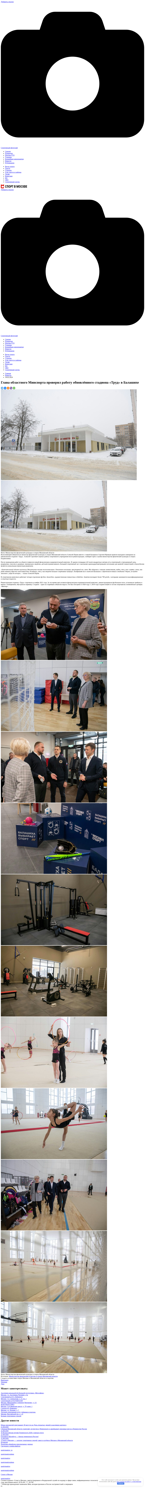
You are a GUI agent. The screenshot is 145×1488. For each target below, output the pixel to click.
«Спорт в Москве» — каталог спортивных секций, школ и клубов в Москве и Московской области (37, 1440)
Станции (8, 170)
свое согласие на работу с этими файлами (129, 1481)
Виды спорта (10, 166)
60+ (6, 178)
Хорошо (120, 1483)
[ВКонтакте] (5, 388)
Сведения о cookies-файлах (10, 1446)
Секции (8, 151)
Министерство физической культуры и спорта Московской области (33, 1376)
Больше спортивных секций (11, 1416)
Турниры (8, 157)
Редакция (4, 1442)
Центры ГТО (10, 155)
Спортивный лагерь (12, 182)
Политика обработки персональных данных (17, 1444)
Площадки (9, 153)
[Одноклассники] (8, 388)
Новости (8, 161)
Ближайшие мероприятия (14, 159)
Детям (7, 174)
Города (7, 168)
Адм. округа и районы (13, 172)
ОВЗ (6, 180)
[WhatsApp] (14, 388)
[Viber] (11, 388)
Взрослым (8, 176)
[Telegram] (2, 388)
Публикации (9, 163)
